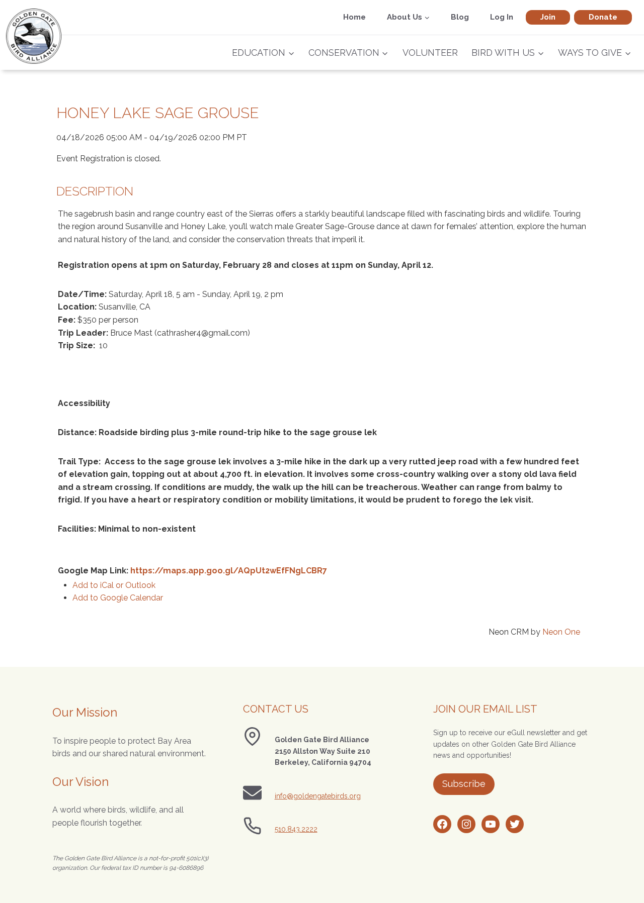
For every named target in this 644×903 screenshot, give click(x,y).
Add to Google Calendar (117, 598)
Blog (460, 17)
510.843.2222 (296, 829)
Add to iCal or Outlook (113, 585)
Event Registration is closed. (108, 158)
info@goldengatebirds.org (318, 796)
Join (547, 17)
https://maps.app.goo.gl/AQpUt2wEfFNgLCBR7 (228, 570)
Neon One (561, 632)
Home (354, 17)
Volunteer (430, 52)
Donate (603, 17)
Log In (501, 17)
